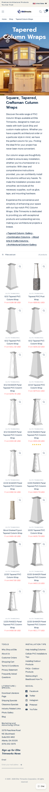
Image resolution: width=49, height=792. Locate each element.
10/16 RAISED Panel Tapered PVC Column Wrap (36, 435)
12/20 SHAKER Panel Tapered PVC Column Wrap (36, 625)
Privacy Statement (9, 670)
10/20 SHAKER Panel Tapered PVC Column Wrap (36, 577)
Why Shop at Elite (9, 650)
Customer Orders (9, 658)
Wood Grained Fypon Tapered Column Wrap (12, 531)
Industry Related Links (11, 709)
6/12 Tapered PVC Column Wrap (13, 342)
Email (4, 760)
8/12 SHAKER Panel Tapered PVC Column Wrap (12, 435)
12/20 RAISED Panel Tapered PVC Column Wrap (12, 625)
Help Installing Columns (35, 650)
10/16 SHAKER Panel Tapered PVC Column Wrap (12, 486)
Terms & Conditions (10, 666)
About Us (6, 654)
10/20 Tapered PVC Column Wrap (36, 531)
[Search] (40, 11)
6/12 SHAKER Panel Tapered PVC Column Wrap (12, 388)
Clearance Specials (10, 704)
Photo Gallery (7, 713)
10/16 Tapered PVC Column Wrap (36, 386)
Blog (4, 717)
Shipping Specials (9, 700)
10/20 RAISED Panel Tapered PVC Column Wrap (36, 486)
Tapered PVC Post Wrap (36, 298)
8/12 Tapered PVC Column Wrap (36, 342)
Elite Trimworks (13, 293)
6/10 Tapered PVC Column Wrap (13, 298)
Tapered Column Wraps (24, 19)
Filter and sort (10, 255)
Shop (11, 19)
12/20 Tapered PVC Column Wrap (12, 576)
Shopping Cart (8, 662)
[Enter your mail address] (21, 764)
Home (4, 19)
